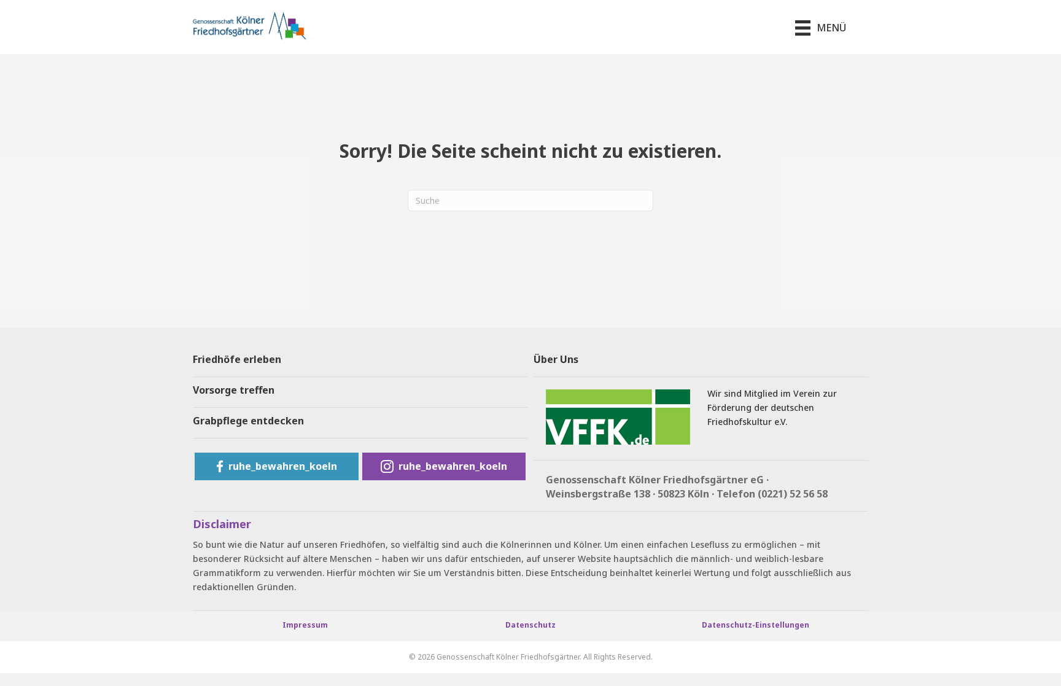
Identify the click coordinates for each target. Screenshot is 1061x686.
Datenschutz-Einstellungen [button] (755, 625)
